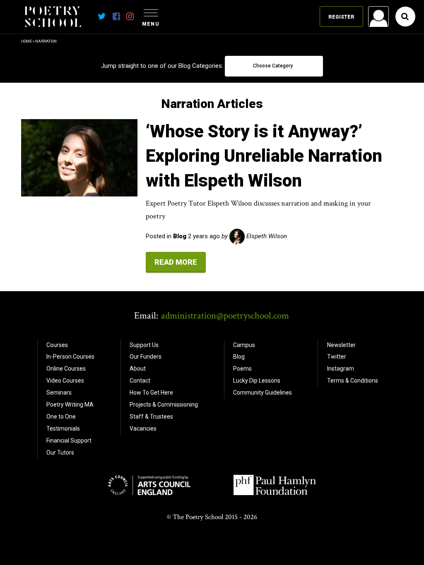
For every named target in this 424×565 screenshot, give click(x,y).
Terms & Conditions (352, 380)
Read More (175, 262)
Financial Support (69, 440)
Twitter (336, 356)
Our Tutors (60, 452)
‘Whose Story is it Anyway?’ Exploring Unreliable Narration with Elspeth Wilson (264, 156)
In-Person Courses (70, 356)
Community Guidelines (262, 392)
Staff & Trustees (151, 416)
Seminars (59, 392)
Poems (242, 368)
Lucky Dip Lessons (256, 380)
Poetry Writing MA (70, 404)
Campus (244, 345)
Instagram (340, 368)
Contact (140, 380)
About (138, 368)
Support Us (144, 345)
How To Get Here (151, 392)
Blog (239, 356)
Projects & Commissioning (164, 404)
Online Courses (66, 368)
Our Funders (145, 356)
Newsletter (341, 345)
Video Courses (65, 380)
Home (26, 41)
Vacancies (143, 428)
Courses (57, 345)
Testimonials (63, 428)
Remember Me (312, 122)
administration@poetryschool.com (225, 315)
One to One (61, 416)
